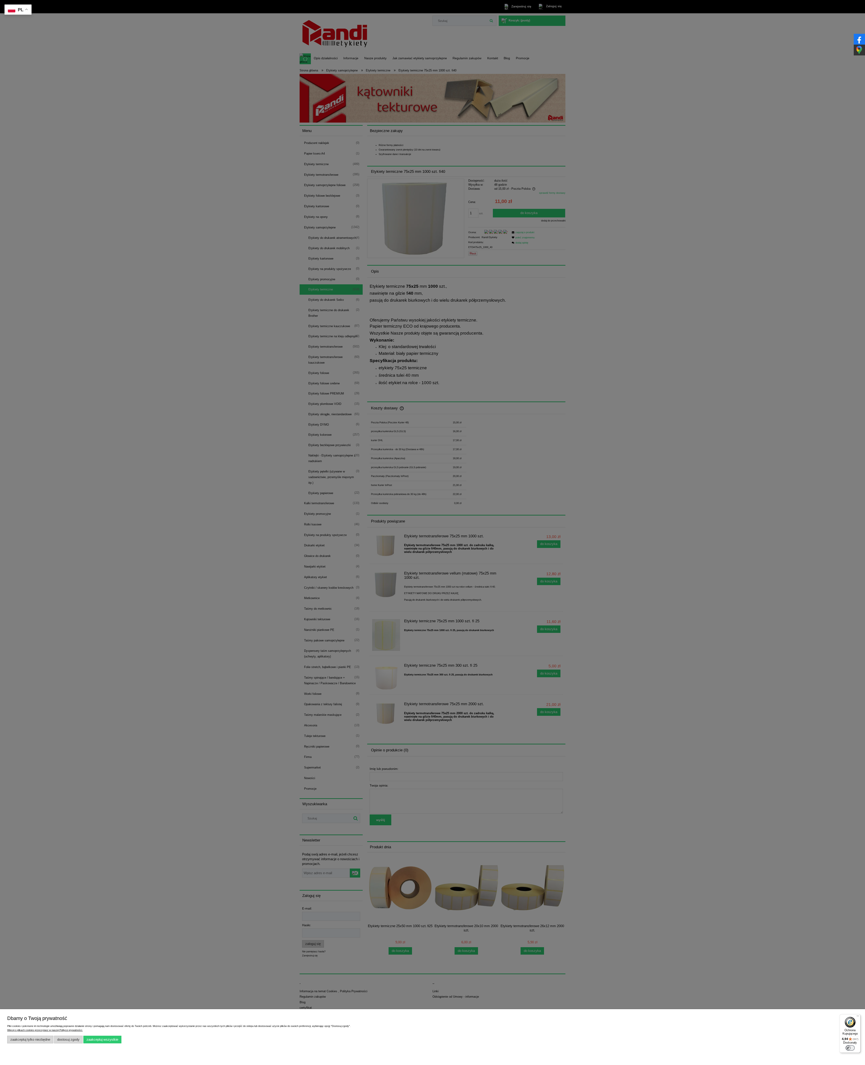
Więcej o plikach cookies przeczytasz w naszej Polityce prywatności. (45, 1030)
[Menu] (857, 1017)
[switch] (850, 1048)
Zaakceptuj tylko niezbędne (30, 1039)
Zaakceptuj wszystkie (102, 1039)
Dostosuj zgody (68, 1039)
